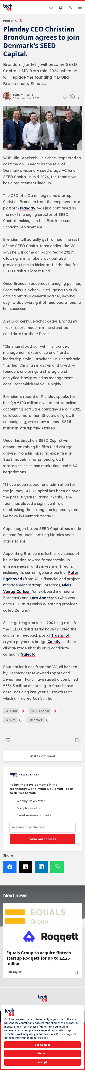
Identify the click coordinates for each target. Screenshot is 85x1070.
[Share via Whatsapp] (58, 867)
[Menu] (80, 8)
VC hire (10, 720)
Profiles (10, 21)
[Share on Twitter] (26, 867)
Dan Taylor (13, 972)
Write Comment (42, 756)
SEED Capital (40, 711)
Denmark (36, 720)
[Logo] (10, 7)
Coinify (53, 641)
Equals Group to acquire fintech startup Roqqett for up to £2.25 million (38, 958)
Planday (27, 208)
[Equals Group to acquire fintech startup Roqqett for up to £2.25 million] (42, 925)
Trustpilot (60, 635)
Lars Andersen (44, 597)
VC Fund (11, 711)
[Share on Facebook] (11, 867)
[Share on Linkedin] (42, 867)
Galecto (28, 654)
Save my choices (42, 839)
